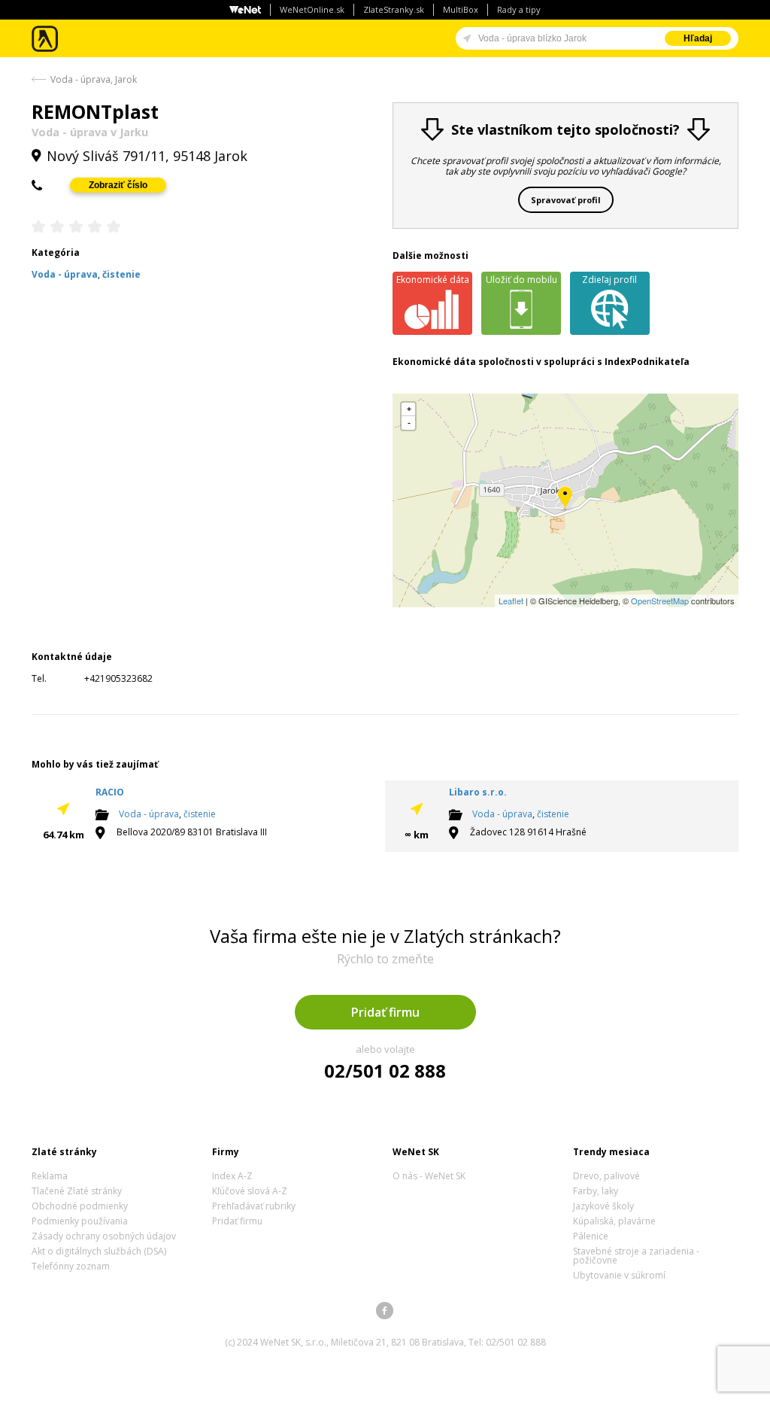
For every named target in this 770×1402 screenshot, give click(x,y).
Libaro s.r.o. (478, 792)
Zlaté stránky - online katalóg (45, 39)
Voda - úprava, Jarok (93, 79)
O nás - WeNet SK (429, 1175)
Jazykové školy (603, 1206)
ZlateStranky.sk (393, 9)
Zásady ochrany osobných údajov (104, 1236)
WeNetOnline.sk (312, 9)
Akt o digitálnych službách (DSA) (99, 1251)
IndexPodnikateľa (647, 361)
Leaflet (511, 601)
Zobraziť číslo (118, 185)
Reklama (50, 1175)
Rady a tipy (519, 9)
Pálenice (590, 1236)
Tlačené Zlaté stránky (77, 1191)
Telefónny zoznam (71, 1266)
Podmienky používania (80, 1221)
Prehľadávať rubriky (254, 1206)
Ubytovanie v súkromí (619, 1275)
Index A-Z (232, 1175)
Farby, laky (595, 1191)
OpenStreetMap (660, 601)
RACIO (109, 792)
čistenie (199, 813)
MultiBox (460, 9)
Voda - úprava (149, 813)
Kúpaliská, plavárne (614, 1221)
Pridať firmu (385, 1012)
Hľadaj (698, 38)
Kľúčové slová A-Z (249, 1191)
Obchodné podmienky (80, 1206)
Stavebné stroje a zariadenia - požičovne (636, 1256)
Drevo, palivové (606, 1175)
